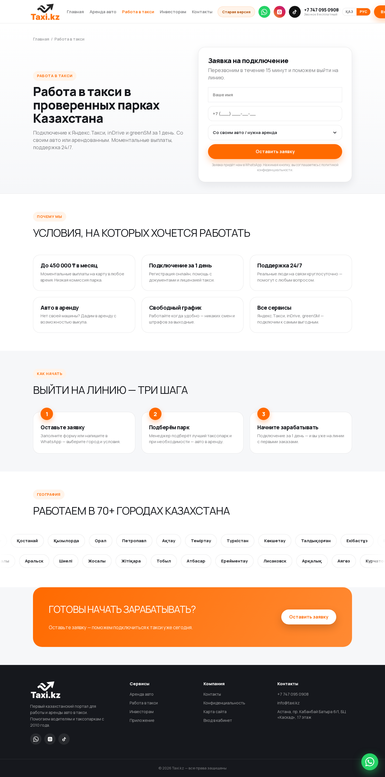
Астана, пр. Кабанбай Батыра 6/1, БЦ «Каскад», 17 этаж (311, 714)
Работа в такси (138, 12)
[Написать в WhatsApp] (369, 761)
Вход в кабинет (217, 720)
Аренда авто (103, 12)
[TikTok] (295, 12)
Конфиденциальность (224, 702)
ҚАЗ (349, 11)
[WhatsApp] (264, 12)
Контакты (202, 12)
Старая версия (236, 11)
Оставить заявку (275, 151)
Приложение (142, 720)
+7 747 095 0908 (321, 12)
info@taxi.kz (288, 702)
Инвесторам (173, 12)
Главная (75, 12)
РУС (364, 11)
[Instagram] (280, 12)
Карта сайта (215, 711)
